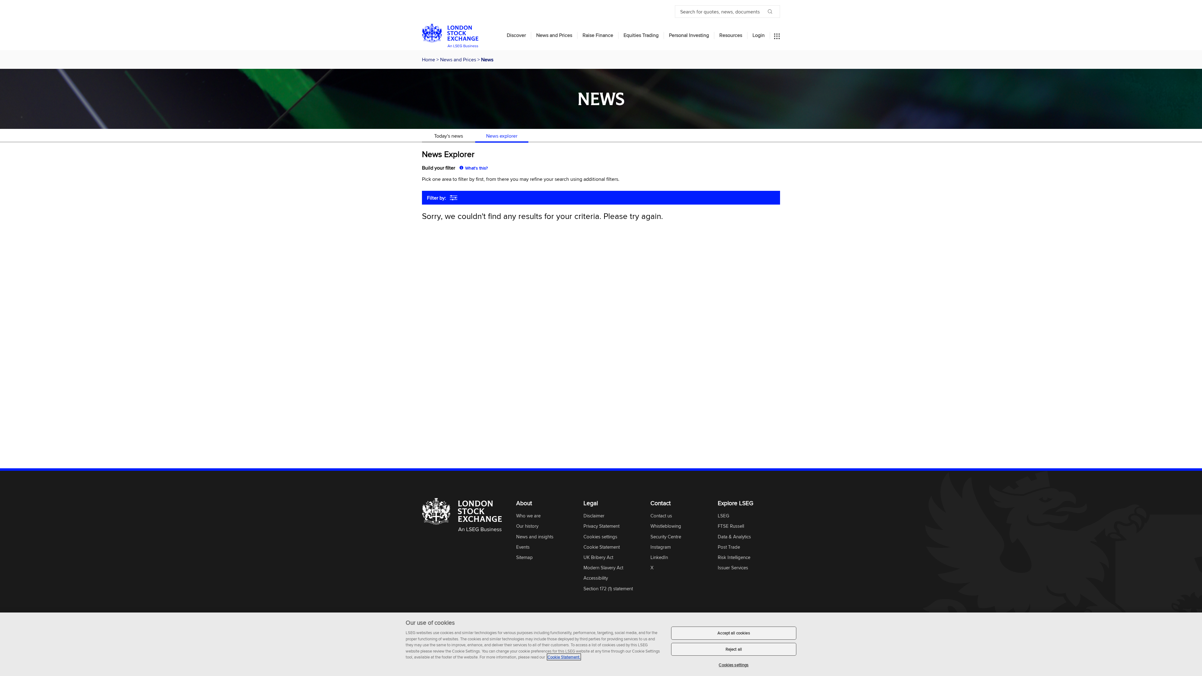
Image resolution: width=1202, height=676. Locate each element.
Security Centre (665, 537)
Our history (527, 526)
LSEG (723, 516)
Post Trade (729, 547)
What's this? (476, 168)
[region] (601, 644)
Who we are (528, 516)
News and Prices (554, 35)
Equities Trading (641, 35)
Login (759, 35)
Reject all (734, 649)
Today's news (448, 135)
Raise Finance (598, 35)
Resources (730, 35)
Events (523, 547)
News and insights (534, 537)
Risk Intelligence (734, 558)
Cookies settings (733, 665)
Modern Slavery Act (603, 568)
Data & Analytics (734, 537)
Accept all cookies (733, 633)
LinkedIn (659, 558)
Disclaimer (593, 516)
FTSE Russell (731, 526)
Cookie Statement (601, 547)
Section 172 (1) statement (608, 589)
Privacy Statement (601, 526)
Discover (516, 35)
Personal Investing (689, 35)
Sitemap (524, 558)
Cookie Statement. (563, 657)
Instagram (660, 547)
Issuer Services (733, 568)
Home (429, 59)
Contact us (661, 516)
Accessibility (595, 578)
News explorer (501, 135)
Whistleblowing (665, 526)
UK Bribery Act (598, 558)
